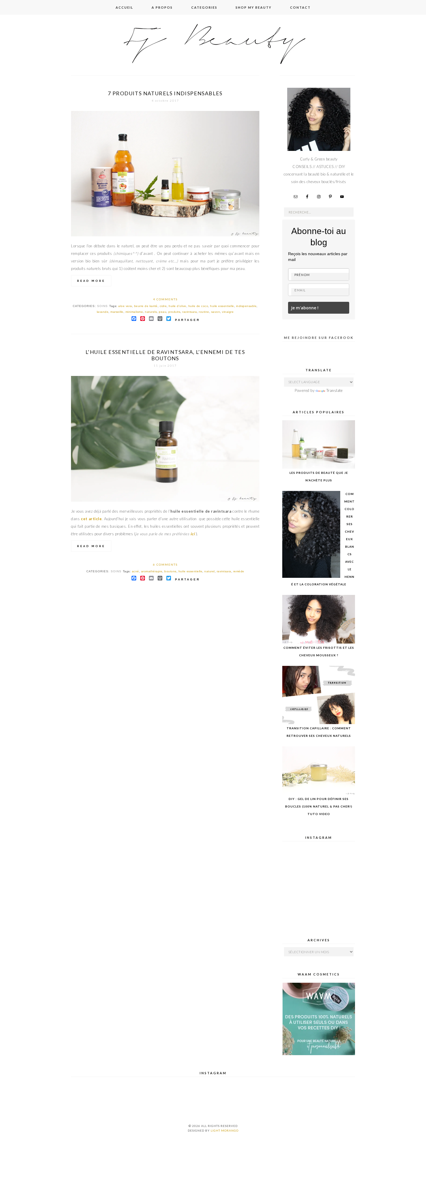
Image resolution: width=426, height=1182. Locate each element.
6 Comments (165, 564)
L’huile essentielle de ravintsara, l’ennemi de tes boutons (165, 355)
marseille (116, 311)
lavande (103, 311)
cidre (163, 306)
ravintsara (189, 311)
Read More (91, 280)
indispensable (246, 306)
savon (215, 311)
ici (192, 533)
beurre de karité (146, 306)
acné (135, 571)
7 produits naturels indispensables (165, 93)
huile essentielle (222, 306)
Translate (334, 390)
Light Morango (225, 1130)
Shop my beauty (254, 7)
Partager (187, 319)
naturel (209, 571)
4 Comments (165, 299)
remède (238, 571)
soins (102, 306)
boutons (170, 571)
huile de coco (198, 306)
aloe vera (125, 306)
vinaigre (228, 311)
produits (174, 311)
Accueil (124, 7)
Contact (300, 7)
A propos (162, 7)
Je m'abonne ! (304, 307)
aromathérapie (152, 571)
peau (162, 311)
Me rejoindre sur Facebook (319, 337)
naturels (151, 311)
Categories (204, 7)
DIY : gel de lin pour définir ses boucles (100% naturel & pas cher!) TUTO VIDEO (318, 806)
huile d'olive (177, 306)
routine (204, 311)
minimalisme (134, 311)
